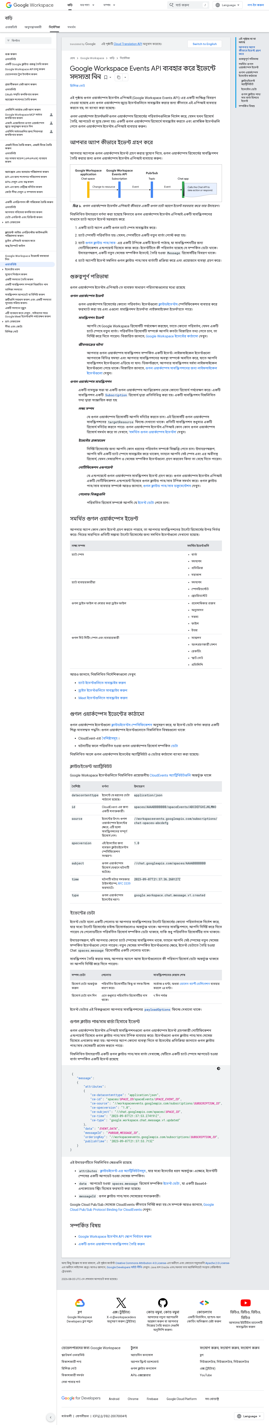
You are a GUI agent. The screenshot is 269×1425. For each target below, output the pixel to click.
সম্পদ (106, 5)
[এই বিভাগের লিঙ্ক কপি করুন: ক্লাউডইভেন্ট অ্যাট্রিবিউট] (116, 766)
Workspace (42, 5)
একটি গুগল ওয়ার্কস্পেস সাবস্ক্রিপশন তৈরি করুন (111, 1244)
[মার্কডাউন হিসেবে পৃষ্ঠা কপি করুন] (119, 77)
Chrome (133, 1399)
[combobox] (188, 5)
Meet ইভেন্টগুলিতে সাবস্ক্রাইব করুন (103, 698)
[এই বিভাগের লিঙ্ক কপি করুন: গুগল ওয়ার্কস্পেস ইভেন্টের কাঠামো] (148, 714)
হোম (72, 58)
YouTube (206, 1375)
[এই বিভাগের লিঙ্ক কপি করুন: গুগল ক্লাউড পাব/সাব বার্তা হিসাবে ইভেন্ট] (144, 1022)
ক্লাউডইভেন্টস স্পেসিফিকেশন (131, 725)
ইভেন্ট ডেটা (146, 503)
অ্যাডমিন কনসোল (142, 1355)
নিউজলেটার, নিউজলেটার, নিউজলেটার (224, 1361)
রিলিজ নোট (77, 85)
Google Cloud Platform (182, 1399)
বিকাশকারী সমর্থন (73, 1375)
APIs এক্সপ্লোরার (141, 1375)
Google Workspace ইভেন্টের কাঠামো (172, 336)
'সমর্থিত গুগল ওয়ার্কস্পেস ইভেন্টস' (152, 432)
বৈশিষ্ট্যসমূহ (109, 738)
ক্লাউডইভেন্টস (168, 304)
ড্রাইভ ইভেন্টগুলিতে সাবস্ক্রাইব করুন (102, 690)
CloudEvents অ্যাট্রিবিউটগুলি (170, 775)
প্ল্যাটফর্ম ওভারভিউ (73, 1355)
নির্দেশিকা (54, 27)
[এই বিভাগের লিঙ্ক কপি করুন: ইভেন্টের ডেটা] (99, 913)
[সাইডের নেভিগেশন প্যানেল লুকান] (50, 1417)
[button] (27, 222)
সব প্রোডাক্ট (212, 1399)
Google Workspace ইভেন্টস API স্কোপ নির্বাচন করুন (115, 1237)
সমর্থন (71, 27)
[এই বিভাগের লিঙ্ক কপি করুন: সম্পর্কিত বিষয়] (105, 1226)
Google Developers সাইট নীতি (124, 1267)
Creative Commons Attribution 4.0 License (140, 1263)
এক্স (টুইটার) (207, 1368)
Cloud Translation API (128, 44)
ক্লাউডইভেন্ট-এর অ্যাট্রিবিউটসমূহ (123, 1171)
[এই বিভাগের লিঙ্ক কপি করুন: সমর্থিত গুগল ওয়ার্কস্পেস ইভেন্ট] (142, 519)
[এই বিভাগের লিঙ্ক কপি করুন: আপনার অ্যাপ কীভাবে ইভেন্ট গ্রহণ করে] (157, 142)
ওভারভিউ (11, 27)
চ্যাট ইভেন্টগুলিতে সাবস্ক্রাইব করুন (102, 683)
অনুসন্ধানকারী (33, 27)
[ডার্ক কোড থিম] (218, 1068)
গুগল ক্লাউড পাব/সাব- (101, 243)
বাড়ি (70, 5)
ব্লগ (201, 1355)
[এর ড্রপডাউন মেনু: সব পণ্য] (95, 5)
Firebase (152, 1399)
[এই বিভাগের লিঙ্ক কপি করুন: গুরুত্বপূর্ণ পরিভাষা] (112, 277)
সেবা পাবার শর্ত (71, 1382)
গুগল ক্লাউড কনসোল (143, 1368)
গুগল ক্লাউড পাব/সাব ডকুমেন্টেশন (167, 486)
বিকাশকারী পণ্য (71, 1361)
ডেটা (174, 746)
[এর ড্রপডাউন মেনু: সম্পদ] (115, 5)
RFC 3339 (124, 883)
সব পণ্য (85, 5)
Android (114, 1399)
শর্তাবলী (67, 1416)
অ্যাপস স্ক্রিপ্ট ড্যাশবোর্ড (145, 1361)
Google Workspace (92, 58)
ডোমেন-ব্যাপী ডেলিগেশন (195, 983)
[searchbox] (28, 40)
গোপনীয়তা (82, 1416)
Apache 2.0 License (217, 1263)
